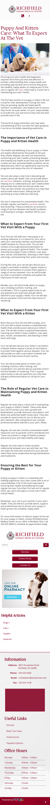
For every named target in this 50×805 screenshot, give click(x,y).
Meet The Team (14, 731)
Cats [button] (5, 628)
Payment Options (14, 743)
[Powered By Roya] (18, 799)
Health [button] (6, 633)
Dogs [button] (5, 622)
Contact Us (25, 565)
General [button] (7, 639)
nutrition (8, 181)
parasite (33, 204)
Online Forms (25, 558)
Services (25, 551)
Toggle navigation (5, 3)
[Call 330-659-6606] (22, 15)
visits (20, 89)
